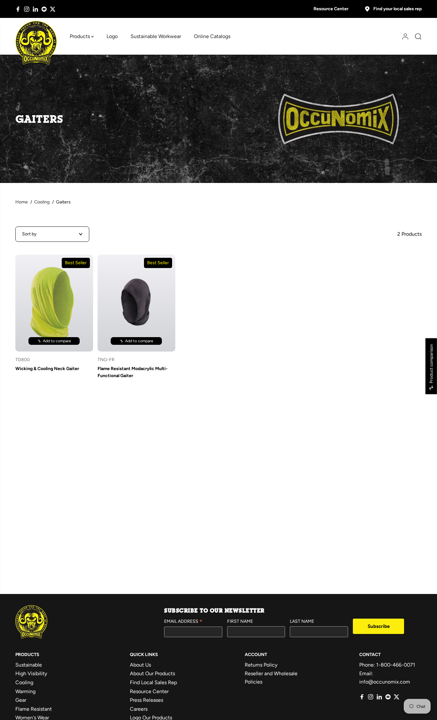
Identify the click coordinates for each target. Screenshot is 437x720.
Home (21, 202)
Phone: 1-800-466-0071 (387, 665)
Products (80, 36)
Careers (138, 709)
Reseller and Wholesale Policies (271, 677)
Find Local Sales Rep (153, 682)
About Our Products (152, 673)
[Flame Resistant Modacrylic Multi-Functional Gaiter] (136, 303)
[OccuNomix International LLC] (36, 43)
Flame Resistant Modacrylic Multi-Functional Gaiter (133, 372)
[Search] (416, 36)
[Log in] (403, 36)
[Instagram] (26, 9)
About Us (140, 665)
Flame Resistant (33, 709)
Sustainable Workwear (156, 36)
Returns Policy (261, 665)
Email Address (183, 622)
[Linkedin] (35, 9)
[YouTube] (44, 9)
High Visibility (31, 673)
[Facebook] (18, 9)
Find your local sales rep (397, 9)
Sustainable (28, 665)
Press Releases (146, 700)
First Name (240, 621)
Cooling (42, 202)
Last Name (302, 621)
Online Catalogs (212, 36)
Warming (25, 691)
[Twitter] (52, 9)
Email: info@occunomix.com (384, 677)
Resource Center (331, 9)
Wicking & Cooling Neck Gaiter (47, 368)
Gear (20, 700)
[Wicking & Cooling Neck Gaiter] (54, 303)
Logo (112, 36)
